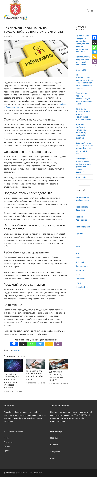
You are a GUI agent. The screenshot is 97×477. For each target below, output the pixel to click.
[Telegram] (40, 344)
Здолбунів (8, 442)
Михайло (9, 36)
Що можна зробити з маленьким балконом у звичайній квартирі (81, 131)
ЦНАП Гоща (81, 177)
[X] (23, 344)
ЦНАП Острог (82, 70)
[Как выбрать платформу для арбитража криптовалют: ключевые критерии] (13, 365)
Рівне (6, 438)
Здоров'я (80, 270)
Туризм (79, 283)
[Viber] (58, 344)
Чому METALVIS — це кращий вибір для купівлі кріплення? (84, 61)
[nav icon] (92, 10)
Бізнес (30, 36)
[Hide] (96, 66)
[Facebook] (14, 344)
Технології (80, 278)
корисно (16, 350)
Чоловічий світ (83, 287)
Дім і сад (80, 262)
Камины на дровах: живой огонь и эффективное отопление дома (83, 114)
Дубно (7, 450)
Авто (78, 253)
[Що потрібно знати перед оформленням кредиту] (58, 364)
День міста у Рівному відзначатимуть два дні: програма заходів (84, 98)
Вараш (7, 446)
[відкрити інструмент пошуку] (88, 10)
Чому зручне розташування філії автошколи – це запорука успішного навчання (84, 165)
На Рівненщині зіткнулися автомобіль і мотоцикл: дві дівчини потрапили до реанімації (82, 44)
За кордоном (82, 266)
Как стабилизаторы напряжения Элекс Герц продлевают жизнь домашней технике (84, 81)
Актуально (55, 451)
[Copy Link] (49, 344)
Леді (78, 274)
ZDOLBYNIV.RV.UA (82, 415)
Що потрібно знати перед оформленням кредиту (56, 376)
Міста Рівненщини (13, 431)
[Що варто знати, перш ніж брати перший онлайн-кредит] (35, 364)
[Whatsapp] (31, 344)
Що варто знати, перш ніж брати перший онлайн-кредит (34, 375)
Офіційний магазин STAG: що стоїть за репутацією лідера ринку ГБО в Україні (84, 148)
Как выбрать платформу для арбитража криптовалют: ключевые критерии (11, 381)
